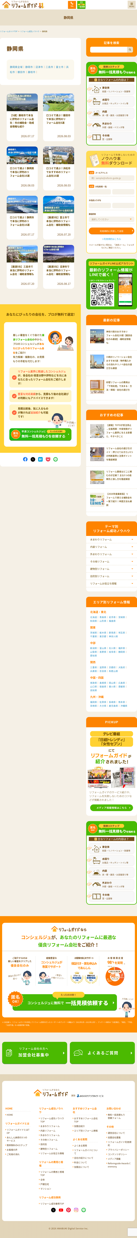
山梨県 (93, 651)
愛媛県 (121, 686)
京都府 (112, 667)
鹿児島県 (113, 705)
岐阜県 (112, 651)
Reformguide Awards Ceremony (119, 1165)
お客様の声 (12, 1149)
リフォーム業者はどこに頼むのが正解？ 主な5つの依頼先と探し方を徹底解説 (119, 475)
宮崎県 (93, 705)
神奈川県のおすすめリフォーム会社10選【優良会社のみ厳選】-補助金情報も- (119, 337)
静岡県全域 (16, 67)
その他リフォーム (99, 561)
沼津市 (39, 67)
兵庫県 (93, 671)
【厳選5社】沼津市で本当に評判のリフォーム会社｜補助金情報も (58, 270)
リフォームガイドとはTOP (18, 1131)
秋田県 (93, 620)
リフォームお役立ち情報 (103, 583)
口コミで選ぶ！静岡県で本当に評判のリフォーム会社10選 (22, 171)
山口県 (93, 686)
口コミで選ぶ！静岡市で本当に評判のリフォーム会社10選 (22, 221)
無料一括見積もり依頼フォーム (116, 1116)
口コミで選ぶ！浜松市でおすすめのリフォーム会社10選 (58, 171)
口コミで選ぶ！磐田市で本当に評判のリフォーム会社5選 (58, 119)
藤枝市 (31, 72)
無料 (81, 4)
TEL (72, 6)
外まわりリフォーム (101, 554)
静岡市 (29, 67)
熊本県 (121, 702)
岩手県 (112, 617)
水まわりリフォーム (101, 539)
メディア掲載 (114, 1158)
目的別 (43, 1144)
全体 (42, 1179)
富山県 (103, 648)
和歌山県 (113, 671)
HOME (10, 1114)
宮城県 (121, 617)
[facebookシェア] (25, 459)
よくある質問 (80, 1145)
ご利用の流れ (13, 1154)
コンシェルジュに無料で (67, 1003)
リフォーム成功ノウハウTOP (52, 1120)
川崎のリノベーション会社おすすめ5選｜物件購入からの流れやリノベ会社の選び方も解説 (119, 362)
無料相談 (40, 430)
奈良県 (103, 671)
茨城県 (93, 632)
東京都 (103, 636)
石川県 (112, 648)
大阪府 (121, 667)
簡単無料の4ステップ (17, 1145)
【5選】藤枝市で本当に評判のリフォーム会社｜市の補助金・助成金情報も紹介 (22, 120)
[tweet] (33, 459)
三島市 (49, 67)
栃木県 (103, 632)
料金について (80, 1162)
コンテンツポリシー (117, 1154)
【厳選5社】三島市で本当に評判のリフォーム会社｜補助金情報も (22, 270)
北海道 (93, 617)
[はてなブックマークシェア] (40, 459)
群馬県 (112, 632)
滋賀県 (103, 667)
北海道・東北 (98, 612)
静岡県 (121, 651)
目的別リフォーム (99, 576)
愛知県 (93, 655)
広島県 (121, 682)
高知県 (93, 690)
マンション (45, 1188)
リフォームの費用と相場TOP (52, 1173)
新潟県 (93, 648)
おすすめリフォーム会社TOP (86, 1120)
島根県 (103, 682)
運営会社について (116, 1132)
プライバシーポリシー (118, 1149)
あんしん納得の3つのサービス (17, 1139)
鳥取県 (93, 682)
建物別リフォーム (99, 569)
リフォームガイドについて (86, 1151)
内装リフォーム (98, 547)
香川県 (112, 686)
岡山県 (112, 682)
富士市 (60, 67)
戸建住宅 (44, 1184)
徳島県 (103, 686)
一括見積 (81, 5)
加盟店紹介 (79, 1126)
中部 (93, 643)
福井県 (121, 648)
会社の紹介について (83, 1157)
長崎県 (112, 702)
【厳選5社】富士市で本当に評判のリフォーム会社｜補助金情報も (58, 221)
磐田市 (21, 72)
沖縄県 (124, 705)
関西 (93, 662)
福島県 (112, 620)
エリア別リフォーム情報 (86, 1130)
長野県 (103, 651)
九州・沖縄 (97, 697)
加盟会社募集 (114, 1137)
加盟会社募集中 (33, 1052)
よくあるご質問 (102, 1053)
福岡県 (93, 702)
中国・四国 (97, 678)
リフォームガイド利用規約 (119, 1143)
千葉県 (93, 636)
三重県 (93, 667)
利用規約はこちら (112, 238)
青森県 (103, 617)
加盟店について (81, 1166)
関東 (93, 627)
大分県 (103, 705)
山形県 (103, 620)
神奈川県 (113, 636)
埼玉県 (121, 632)
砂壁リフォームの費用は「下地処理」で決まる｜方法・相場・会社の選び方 (119, 386)
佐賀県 (103, 702)
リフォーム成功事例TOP (52, 1203)
